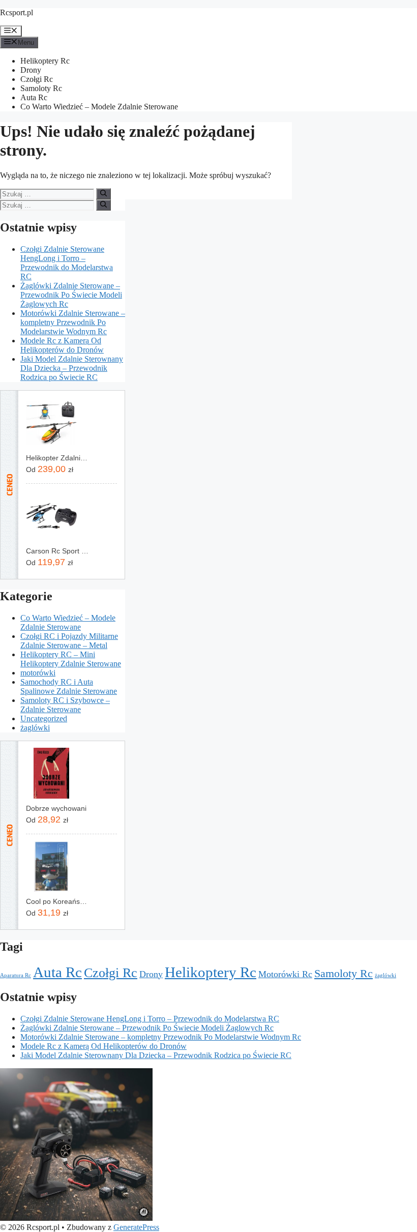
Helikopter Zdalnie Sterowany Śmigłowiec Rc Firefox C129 (57, 457)
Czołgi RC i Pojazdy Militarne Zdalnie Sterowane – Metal (69, 641)
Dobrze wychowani (56, 808)
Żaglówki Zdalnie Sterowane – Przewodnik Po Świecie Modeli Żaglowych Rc (71, 294)
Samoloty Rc (41, 88)
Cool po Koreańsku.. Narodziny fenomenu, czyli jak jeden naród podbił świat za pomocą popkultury (57, 901)
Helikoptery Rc (45, 60)
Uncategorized (43, 718)
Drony (30, 70)
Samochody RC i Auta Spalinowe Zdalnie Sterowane (68, 686)
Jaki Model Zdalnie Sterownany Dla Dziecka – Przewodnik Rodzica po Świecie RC (71, 368)
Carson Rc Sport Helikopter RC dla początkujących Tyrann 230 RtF (57, 550)
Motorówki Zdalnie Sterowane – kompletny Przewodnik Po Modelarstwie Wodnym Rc (72, 322)
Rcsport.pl (16, 12)
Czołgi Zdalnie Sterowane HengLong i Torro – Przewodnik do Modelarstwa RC (66, 263)
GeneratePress (136, 1227)
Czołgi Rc (36, 79)
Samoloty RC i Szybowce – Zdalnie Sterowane (65, 705)
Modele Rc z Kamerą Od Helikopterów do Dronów (62, 345)
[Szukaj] (103, 193)
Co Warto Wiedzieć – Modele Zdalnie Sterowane (99, 106)
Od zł (49, 469)
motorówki (37, 672)
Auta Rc (33, 97)
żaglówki (35, 727)
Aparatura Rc (15, 975)
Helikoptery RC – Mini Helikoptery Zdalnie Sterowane (70, 659)
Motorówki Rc (285, 974)
